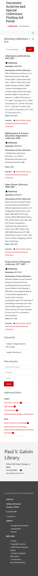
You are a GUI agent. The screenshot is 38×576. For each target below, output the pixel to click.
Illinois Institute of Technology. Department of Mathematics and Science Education (19, 430)
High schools (9, 406)
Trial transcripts (10, 410)
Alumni (13, 532)
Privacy (14, 541)
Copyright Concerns (18, 544)
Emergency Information (19, 525)
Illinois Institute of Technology (15, 423)
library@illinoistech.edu (15, 473)
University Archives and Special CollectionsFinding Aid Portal (15, 12)
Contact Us (11, 516)
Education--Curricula (12, 403)
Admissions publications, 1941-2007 (17, 57)
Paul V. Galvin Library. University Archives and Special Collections (18, 123)
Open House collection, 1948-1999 (16, 185)
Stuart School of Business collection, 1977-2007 (17, 262)
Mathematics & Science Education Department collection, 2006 (16, 135)
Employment (16, 529)
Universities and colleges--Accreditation (18, 414)
